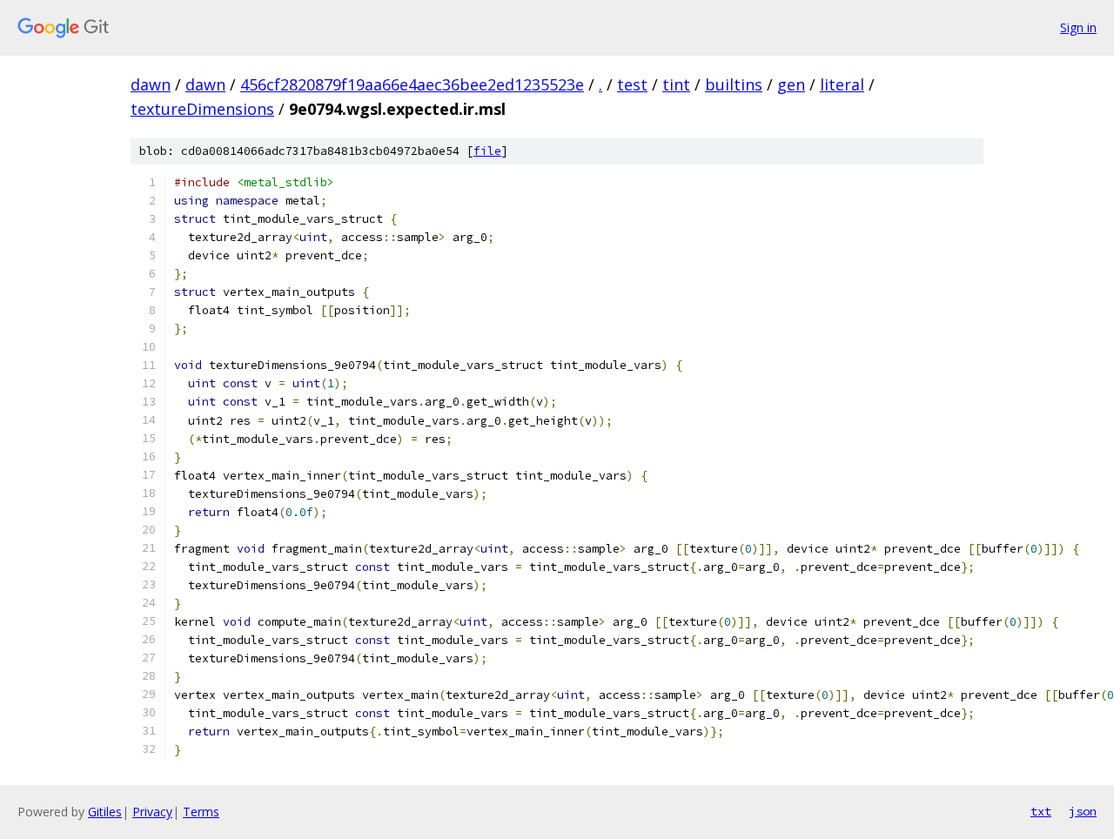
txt (1040, 811)
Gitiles (105, 811)
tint (676, 84)
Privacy (152, 811)
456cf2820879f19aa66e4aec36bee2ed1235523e (412, 84)
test (632, 84)
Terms (201, 811)
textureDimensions (202, 108)
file (487, 151)
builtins (733, 84)
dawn (151, 84)
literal (842, 84)
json (1083, 811)
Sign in (1078, 27)
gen (791, 84)
